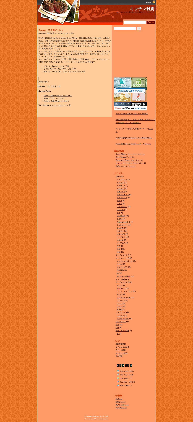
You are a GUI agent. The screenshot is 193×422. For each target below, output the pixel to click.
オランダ (120, 192)
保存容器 (120, 270)
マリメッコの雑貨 (122, 347)
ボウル (119, 303)
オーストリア (122, 198)
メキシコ (120, 240)
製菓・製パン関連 (122, 331)
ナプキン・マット (124, 297)
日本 (72, 33)
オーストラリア (123, 195)
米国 (118, 252)
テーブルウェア (60, 33)
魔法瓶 (119, 310)
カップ (119, 285)
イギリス (120, 183)
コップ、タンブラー (124, 291)
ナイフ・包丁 (122, 267)
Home (148, 3)
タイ (118, 213)
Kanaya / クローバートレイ (54, 98)
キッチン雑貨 (142, 9)
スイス (119, 204)
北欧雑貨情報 (121, 344)
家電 (117, 325)
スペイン (120, 210)
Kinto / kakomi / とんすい (125, 157)
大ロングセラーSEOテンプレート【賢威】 (132, 114)
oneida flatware (103, 419)
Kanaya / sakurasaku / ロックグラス (58, 96)
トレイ (68, 33)
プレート (120, 300)
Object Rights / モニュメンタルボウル (130, 154)
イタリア (120, 189)
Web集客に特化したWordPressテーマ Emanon (133, 144)
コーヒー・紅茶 (121, 353)
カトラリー (121, 288)
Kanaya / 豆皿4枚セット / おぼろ (56, 101)
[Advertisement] (134, 56)
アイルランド (122, 180)
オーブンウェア (121, 255)
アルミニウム (63, 105)
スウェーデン (122, 207)
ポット (119, 306)
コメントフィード (122, 405)
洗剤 (117, 328)
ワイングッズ (121, 322)
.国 (53, 33)
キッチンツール (121, 258)
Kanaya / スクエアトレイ (51, 30)
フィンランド (122, 225)
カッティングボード (124, 261)
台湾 (118, 246)
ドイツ (119, 219)
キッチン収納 (121, 279)
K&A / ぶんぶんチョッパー (126, 166)
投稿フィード (121, 402)
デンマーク (121, 216)
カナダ (119, 201)
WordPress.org (121, 408)
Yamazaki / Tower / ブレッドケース (129, 160)
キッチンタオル (123, 319)
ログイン (119, 399)
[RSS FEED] (153, 3)
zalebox (95, 419)
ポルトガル (121, 234)
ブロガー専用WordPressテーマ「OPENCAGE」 (134, 138)
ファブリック (121, 313)
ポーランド (121, 237)
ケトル (119, 264)
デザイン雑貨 (121, 350)
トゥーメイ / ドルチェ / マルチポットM (131, 163)
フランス (120, 228)
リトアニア (121, 243)
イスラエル (121, 186)
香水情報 (119, 356)
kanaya (46, 105)
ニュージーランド (124, 222)
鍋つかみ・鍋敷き (124, 276)
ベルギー (120, 231)
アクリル (53, 105)
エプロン (120, 316)
